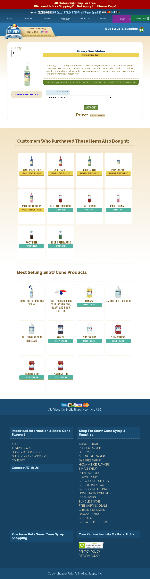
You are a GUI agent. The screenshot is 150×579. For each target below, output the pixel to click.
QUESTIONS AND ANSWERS (29, 456)
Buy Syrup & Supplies (121, 29)
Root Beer (32, 243)
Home (9, 18)
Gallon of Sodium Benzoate (31, 339)
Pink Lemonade (118, 207)
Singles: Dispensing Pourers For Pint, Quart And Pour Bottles (61, 306)
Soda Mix (85, 518)
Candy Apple (60, 171)
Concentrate (89, 444)
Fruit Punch (89, 207)
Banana (89, 302)
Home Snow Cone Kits (95, 493)
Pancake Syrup (89, 513)
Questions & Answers (65, 19)
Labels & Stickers (92, 509)
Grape (60, 338)
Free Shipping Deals (93, 505)
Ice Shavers (87, 497)
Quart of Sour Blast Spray (32, 302)
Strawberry (118, 338)
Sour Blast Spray (91, 485)
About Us (28, 18)
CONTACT (18, 460)
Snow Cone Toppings (94, 489)
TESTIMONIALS (21, 448)
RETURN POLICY (89, 555)
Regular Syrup (90, 448)
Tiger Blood (32, 375)
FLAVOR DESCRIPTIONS (27, 452)
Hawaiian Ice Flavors (94, 464)
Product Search (122, 19)
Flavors (47, 18)
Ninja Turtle (89, 171)
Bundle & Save (89, 501)
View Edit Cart (141, 18)
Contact (103, 18)
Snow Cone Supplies (94, 481)
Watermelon (61, 375)
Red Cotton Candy (60, 207)
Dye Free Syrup (90, 460)
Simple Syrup (88, 468)
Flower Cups (88, 476)
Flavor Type (62, 92)
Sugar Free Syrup (92, 456)
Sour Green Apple (61, 243)
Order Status (84, 18)
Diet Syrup (86, 452)
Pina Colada (118, 171)
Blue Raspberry (31, 171)
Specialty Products (93, 522)
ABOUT (16, 444)
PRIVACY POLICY (89, 551)
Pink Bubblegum (31, 207)
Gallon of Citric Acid (118, 301)
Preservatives (89, 472)
